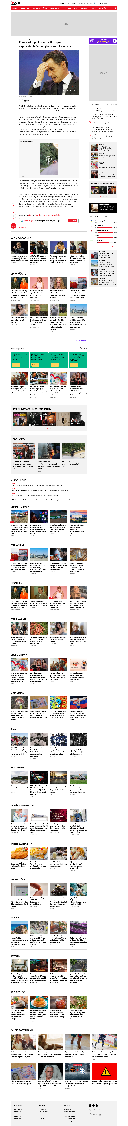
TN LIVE (15, 917)
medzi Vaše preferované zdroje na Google (42, 221)
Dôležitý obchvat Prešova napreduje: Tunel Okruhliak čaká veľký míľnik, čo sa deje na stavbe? (41, 500)
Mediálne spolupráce (55, 832)
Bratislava (72, 535)
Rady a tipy (52, 868)
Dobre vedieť (14, 395)
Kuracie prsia (73, 870)
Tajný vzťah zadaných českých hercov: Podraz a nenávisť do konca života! (35, 495)
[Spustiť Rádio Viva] (103, 39)
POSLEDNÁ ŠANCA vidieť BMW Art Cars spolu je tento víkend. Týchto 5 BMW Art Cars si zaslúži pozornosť (38, 790)
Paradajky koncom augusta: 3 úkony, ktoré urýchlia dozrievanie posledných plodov (77, 1013)
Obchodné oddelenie (69, 1114)
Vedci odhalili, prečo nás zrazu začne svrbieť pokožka (58, 639)
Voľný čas (102, 8)
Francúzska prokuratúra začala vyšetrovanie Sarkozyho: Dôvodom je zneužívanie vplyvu (58, 259)
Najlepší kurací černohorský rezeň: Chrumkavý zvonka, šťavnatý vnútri (76, 865)
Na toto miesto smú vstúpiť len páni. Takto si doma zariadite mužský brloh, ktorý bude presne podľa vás (38, 978)
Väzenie (30, 215)
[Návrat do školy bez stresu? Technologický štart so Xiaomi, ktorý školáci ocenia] (78, 664)
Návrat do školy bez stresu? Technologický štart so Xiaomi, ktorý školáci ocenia (77, 676)
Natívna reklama (43, 1121)
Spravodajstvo (67, 1109)
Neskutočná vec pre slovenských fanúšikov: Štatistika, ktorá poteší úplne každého (18, 390)
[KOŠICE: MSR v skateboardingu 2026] (73, 451)
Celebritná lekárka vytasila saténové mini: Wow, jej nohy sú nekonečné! (58, 604)
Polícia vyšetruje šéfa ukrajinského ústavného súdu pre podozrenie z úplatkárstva (77, 259)
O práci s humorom (34, 834)
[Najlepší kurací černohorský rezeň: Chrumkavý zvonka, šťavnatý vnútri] (78, 853)
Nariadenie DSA (18, 1121)
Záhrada (71, 1019)
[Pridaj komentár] (13, 206)
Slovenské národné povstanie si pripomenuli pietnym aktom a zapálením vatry (49, 465)
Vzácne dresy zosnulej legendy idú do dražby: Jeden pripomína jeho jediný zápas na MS (77, 751)
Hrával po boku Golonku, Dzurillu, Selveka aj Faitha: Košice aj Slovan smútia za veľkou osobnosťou (38, 752)
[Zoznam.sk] (94, 1115)
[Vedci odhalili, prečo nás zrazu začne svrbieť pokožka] (58, 628)
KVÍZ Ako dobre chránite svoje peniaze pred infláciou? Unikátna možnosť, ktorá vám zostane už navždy (58, 391)
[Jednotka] (91, 231)
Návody (12, 908)
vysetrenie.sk (73, 645)
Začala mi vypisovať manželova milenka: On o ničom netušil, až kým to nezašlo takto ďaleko (107, 208)
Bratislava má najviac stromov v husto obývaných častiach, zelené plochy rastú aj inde (77, 529)
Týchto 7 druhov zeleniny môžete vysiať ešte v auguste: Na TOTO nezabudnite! (38, 640)
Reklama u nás (42, 1109)
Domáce (15, 8)
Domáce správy (20, 506)
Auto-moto (17, 767)
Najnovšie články (19, 480)
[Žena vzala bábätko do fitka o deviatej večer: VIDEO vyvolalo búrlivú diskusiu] (19, 628)
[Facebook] (90, 1105)
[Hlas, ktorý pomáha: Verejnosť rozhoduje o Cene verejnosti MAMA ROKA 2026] (58, 815)
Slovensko (52, 756)
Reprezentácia (73, 756)
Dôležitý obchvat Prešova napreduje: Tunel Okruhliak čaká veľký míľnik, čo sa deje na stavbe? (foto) (19, 715)
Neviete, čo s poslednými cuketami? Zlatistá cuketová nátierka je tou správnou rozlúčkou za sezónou (38, 1014)
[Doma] (91, 236)
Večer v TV (105, 216)
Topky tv (84, 8)
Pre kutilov (18, 992)
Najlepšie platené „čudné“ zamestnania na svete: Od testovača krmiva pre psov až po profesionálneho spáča (39, 828)
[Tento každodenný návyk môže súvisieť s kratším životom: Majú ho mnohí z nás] (78, 628)
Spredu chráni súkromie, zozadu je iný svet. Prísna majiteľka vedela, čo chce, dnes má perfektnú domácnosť (78, 978)
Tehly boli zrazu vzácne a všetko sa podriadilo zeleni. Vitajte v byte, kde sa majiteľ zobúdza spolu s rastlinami (58, 978)
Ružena (83, 3)
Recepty (12, 1021)
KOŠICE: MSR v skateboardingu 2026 (70, 462)
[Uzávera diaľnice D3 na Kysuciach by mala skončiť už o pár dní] (19, 777)
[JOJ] (91, 226)
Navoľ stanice (92, 246)
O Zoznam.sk (18, 1105)
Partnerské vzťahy (104, 204)
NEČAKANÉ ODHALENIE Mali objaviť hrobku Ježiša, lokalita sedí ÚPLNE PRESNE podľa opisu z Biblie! (77, 567)
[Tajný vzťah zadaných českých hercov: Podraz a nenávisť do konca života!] (39, 592)
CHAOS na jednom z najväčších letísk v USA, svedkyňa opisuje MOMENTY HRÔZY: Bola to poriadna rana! (38, 567)
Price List (41, 1119)
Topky (29, 39)
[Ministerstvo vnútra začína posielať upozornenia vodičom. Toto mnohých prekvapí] (78, 777)
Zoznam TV (19, 439)
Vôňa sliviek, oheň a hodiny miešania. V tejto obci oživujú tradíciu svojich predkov (58, 939)
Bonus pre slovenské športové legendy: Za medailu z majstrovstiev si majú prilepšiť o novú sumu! (78, 715)
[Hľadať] (115, 8)
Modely (51, 794)
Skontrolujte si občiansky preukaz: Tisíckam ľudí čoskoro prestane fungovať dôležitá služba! (38, 714)
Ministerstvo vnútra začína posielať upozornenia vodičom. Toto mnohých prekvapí (77, 789)
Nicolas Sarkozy (56, 215)
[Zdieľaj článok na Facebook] (13, 212)
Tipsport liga (33, 758)
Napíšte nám (17, 1119)
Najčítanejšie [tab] (97, 105)
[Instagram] (93, 1105)
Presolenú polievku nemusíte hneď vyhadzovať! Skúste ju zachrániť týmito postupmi (18, 1014)
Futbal (14, 468)
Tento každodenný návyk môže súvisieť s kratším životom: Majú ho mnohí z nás (78, 640)
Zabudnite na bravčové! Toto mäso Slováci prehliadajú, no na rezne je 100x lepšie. (38, 865)
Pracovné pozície (17, 348)
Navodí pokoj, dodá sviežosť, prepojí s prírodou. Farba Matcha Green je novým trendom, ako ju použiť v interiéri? (19, 978)
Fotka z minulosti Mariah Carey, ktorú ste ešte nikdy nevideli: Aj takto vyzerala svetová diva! (78, 604)
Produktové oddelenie (69, 1111)
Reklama (42, 1105)
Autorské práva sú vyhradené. (96, 1111)
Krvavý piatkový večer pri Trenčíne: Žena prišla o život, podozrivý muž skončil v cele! (58, 528)
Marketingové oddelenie (70, 1119)
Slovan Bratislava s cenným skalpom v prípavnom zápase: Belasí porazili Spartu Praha (58, 751)
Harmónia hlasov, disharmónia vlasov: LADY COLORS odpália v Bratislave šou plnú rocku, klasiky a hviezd (78, 391)
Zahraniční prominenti (75, 609)
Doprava (13, 792)
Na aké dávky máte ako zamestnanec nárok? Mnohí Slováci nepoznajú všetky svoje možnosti (19, 827)
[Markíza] (91, 221)
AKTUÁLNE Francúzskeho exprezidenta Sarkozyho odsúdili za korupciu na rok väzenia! (38, 259)
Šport (45, 8)
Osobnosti (32, 607)
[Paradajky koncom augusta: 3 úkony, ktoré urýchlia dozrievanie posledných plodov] (78, 1002)
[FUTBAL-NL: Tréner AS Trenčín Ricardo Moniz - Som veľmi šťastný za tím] (24, 451)
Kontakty (67, 1105)
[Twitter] (97, 1105)
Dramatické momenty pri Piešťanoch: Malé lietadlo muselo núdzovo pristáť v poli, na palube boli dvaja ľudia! (19, 529)
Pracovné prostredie (74, 834)
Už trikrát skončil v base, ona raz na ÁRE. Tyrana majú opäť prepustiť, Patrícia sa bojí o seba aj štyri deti (38, 940)
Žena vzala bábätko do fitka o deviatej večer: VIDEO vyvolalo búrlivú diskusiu (37, 485)
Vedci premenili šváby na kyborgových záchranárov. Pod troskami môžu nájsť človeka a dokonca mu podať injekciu (58, 902)
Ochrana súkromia (18, 1111)
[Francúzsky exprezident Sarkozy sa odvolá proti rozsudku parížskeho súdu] (19, 247)
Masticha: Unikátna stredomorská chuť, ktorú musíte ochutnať (58, 864)
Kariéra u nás (17, 1116)
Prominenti (36, 8)
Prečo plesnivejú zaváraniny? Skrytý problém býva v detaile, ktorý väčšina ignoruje (58, 1013)
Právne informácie (19, 1109)
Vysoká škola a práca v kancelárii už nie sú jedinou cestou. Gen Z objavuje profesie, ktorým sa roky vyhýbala (78, 828)
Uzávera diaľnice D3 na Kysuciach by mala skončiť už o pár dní (19, 788)
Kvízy (76, 8)
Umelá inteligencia (74, 906)
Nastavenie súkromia (19, 1114)
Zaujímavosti (55, 8)
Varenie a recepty (21, 843)
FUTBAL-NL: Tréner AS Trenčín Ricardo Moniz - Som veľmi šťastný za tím (23, 464)
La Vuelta (13, 756)
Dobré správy (19, 654)
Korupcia (37, 215)
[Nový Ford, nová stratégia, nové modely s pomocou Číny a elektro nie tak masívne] (58, 777)
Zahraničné (25, 8)
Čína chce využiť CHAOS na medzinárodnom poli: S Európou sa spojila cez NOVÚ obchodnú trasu (19, 566)
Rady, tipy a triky (14, 832)
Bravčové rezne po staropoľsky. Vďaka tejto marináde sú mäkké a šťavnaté (19, 865)
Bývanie (15, 955)
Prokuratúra (46, 215)
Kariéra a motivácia (22, 805)
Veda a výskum (33, 906)
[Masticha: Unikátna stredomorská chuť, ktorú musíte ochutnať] (58, 853)
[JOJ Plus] (91, 241)
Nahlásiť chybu (23, 227)
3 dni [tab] (106, 105)
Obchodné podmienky (45, 1114)
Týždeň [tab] (114, 105)
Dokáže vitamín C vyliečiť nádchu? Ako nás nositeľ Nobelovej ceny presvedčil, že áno (38, 901)
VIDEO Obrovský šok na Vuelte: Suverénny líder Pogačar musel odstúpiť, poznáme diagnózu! (19, 751)
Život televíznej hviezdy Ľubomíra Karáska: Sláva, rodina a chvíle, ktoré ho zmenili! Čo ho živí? (42, 490)
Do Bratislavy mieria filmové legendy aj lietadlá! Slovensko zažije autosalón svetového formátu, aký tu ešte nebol (39, 391)
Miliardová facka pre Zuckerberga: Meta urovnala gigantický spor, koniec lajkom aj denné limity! (38, 529)
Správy (39, 471)
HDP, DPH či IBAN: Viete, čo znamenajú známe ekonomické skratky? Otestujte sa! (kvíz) (58, 714)
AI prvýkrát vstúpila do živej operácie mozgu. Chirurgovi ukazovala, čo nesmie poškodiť (78, 901)
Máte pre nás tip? (68, 1121)
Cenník (41, 1116)
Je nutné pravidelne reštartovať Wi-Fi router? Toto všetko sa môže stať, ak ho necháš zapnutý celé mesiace (19, 902)
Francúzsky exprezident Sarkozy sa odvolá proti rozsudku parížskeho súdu (19, 258)
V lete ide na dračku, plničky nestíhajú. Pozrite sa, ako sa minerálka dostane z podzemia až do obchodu (78, 940)
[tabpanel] (103, 124)
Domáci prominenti (15, 609)
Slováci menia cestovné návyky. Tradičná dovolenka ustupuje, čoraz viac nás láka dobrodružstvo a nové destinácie (19, 940)
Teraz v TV (93, 216)
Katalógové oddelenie (69, 1116)
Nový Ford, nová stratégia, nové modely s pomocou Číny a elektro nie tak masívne (58, 789)
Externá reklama (43, 1111)
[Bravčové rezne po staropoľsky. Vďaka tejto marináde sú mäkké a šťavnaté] (19, 853)
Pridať (74, 221)
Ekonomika (67, 8)
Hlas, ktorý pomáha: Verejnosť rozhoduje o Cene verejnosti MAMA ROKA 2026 (57, 827)
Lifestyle (93, 8)
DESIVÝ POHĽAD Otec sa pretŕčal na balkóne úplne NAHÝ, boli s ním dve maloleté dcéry (58, 566)
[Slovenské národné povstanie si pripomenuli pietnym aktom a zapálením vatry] (49, 451)
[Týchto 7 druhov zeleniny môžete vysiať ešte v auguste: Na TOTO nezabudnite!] (39, 628)
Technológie (18, 879)
